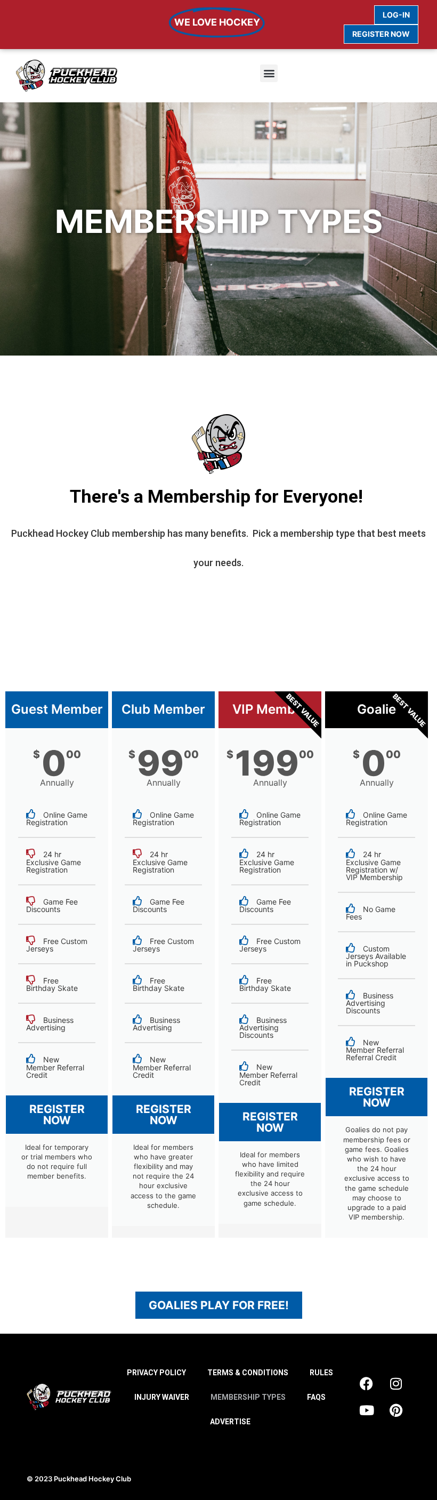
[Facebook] (366, 1383)
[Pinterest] (396, 1410)
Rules (321, 1372)
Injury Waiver (161, 1397)
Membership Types (248, 1397)
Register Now (57, 1114)
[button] (269, 73)
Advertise (230, 1421)
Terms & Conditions (247, 1372)
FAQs (316, 1397)
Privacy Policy (156, 1372)
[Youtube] (366, 1410)
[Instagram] (396, 1383)
